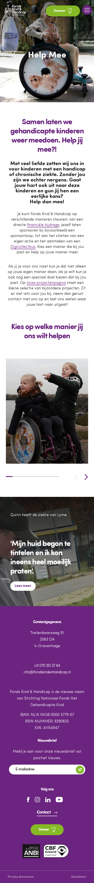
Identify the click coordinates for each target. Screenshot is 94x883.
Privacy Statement (21, 877)
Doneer (60, 11)
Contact (44, 812)
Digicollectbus (22, 247)
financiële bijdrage (43, 225)
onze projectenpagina (46, 283)
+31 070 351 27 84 (47, 666)
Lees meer (23, 586)
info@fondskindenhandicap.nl (47, 672)
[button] (86, 477)
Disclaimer (79, 877)
